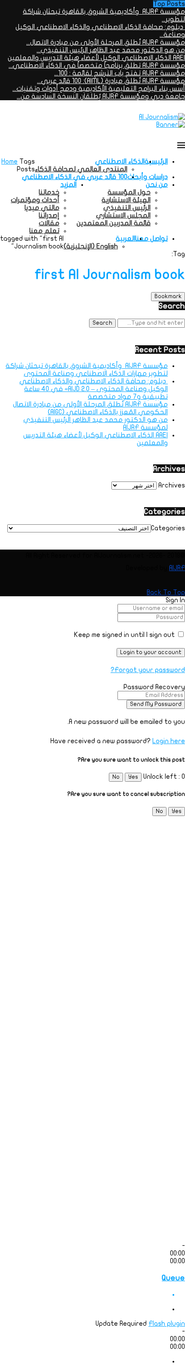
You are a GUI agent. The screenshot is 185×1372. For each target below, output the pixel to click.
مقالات (49, 223)
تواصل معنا (151, 238)
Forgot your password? (148, 670)
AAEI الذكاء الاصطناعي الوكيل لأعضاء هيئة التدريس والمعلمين (96, 57)
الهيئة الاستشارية (126, 200)
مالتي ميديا (42, 207)
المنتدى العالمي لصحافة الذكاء (81, 169)
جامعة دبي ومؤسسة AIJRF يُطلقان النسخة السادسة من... (101, 96)
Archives (171, 485)
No (116, 777)
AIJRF (177, 568)
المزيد (68, 184)
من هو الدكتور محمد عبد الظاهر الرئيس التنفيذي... (111, 50)
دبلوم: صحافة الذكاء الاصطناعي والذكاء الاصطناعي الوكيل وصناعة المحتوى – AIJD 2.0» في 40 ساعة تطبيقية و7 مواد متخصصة (93, 389)
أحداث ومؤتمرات (35, 200)
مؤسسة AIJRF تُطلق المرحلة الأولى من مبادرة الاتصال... (105, 42)
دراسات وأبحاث (147, 176)
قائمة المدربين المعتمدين (114, 223)
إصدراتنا (49, 215)
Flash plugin (166, 1323)
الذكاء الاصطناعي (120, 161)
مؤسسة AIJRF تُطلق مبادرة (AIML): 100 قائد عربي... (111, 81)
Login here (168, 741)
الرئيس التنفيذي (127, 207)
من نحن (157, 184)
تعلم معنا (44, 230)
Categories (168, 528)
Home (9, 161)
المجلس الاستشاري (123, 215)
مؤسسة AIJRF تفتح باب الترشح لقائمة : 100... (119, 73)
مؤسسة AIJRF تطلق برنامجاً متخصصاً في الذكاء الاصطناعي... (97, 65)
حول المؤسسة (129, 192)
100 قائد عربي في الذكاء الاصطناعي (74, 176)
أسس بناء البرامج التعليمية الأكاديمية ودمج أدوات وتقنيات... (98, 88)
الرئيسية (156, 161)
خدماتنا (49, 192)
